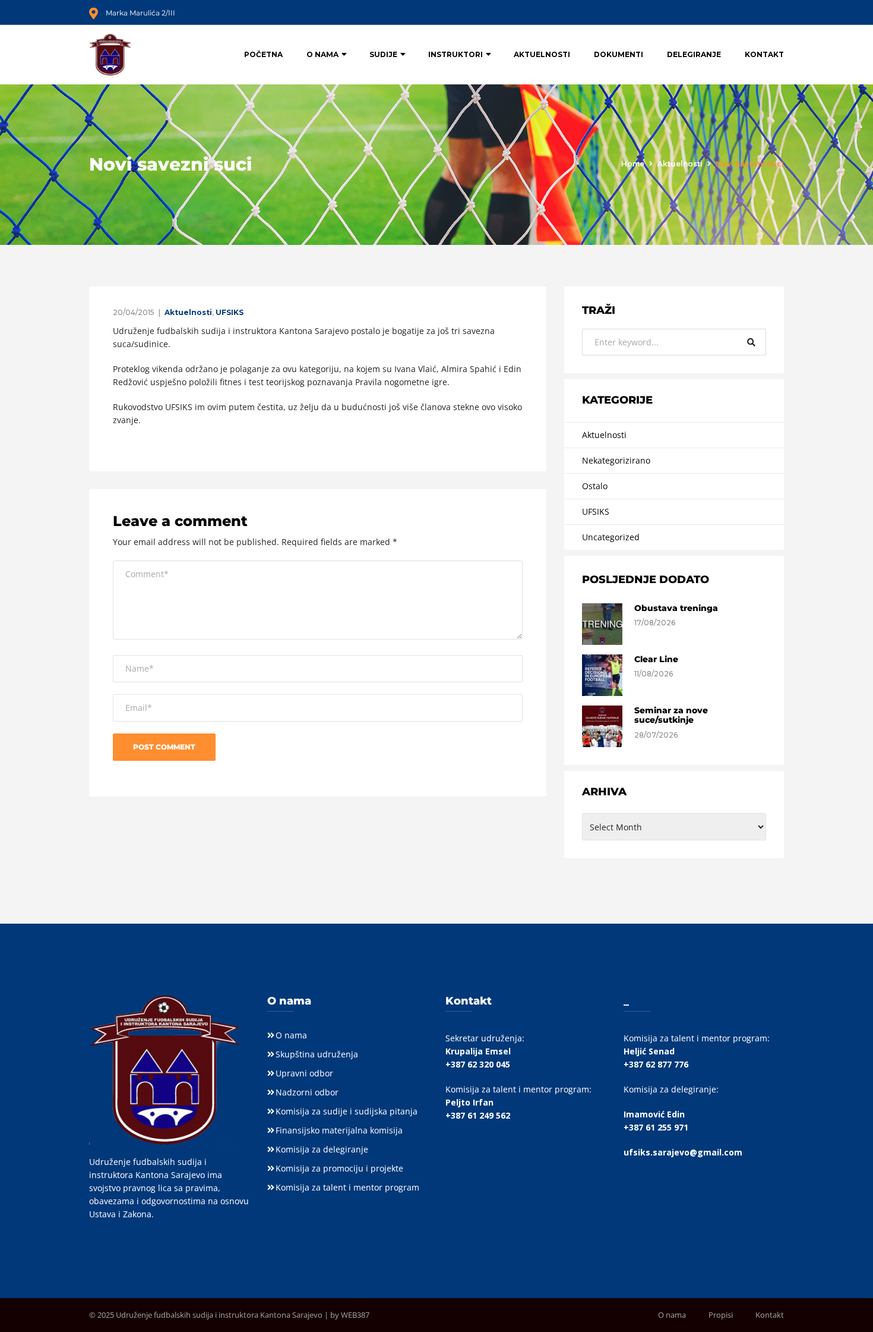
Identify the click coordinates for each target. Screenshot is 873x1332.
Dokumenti (618, 54)
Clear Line (656, 659)
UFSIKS (229, 312)
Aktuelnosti (542, 54)
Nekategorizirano (616, 460)
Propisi (720, 1314)
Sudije (383, 54)
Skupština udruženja (317, 1054)
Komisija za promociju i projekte (339, 1168)
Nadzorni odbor (307, 1092)
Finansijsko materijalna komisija (339, 1130)
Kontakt (764, 54)
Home (632, 163)
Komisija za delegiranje (322, 1149)
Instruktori (455, 54)
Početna (263, 54)
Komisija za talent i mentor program (347, 1187)
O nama (322, 54)
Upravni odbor (304, 1073)
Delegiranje (694, 54)
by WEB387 (349, 1314)
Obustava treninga (676, 608)
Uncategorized (611, 537)
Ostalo (595, 486)
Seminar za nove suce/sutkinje (671, 715)
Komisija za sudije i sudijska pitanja (346, 1111)
